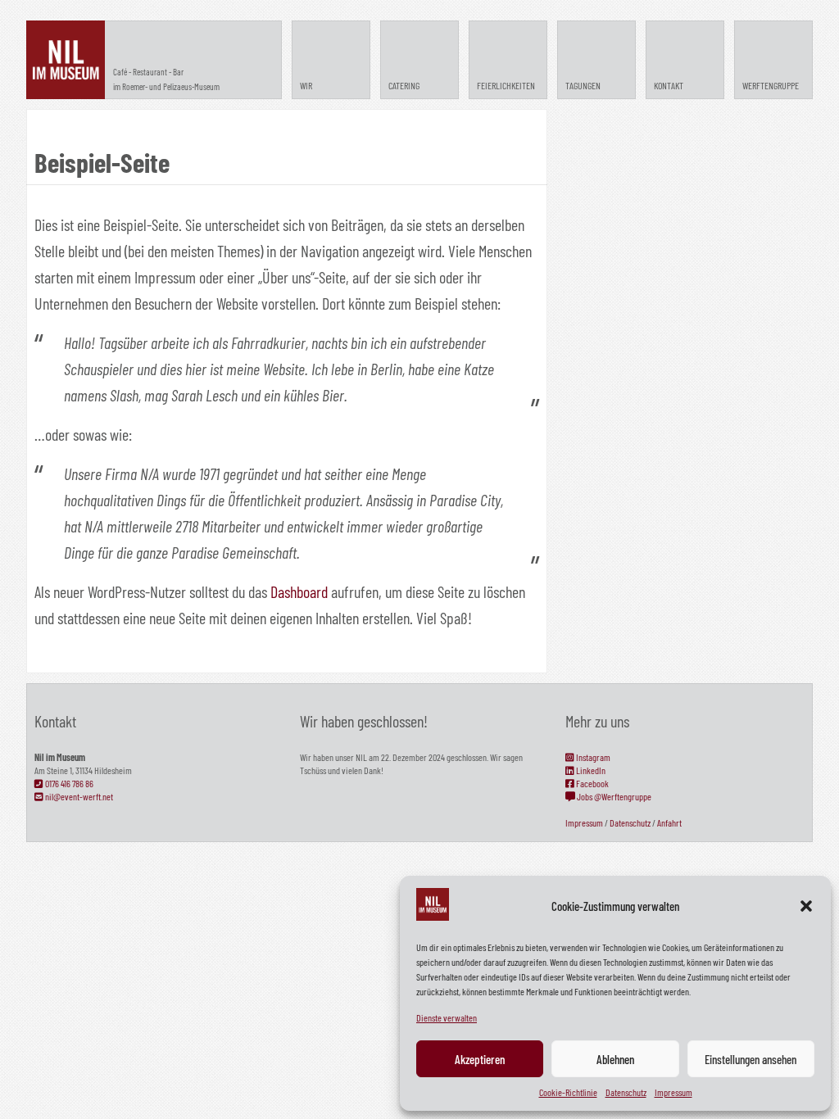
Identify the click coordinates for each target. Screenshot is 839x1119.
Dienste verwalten (446, 1017)
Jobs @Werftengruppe (613, 796)
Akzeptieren (480, 1059)
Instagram (592, 757)
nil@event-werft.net (78, 796)
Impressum (673, 1092)
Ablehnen (615, 1059)
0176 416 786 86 (68, 783)
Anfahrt (669, 822)
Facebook (591, 783)
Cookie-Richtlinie (568, 1092)
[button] (806, 906)
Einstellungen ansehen (750, 1059)
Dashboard (299, 591)
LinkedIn (589, 770)
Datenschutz (625, 1092)
